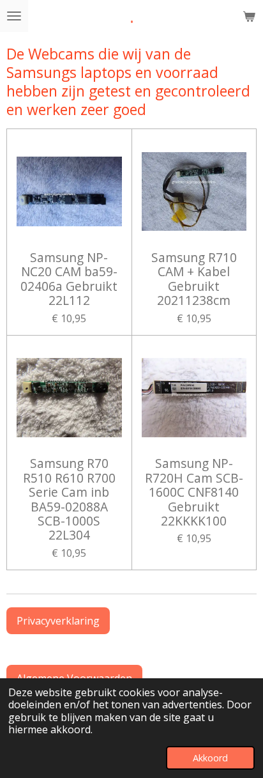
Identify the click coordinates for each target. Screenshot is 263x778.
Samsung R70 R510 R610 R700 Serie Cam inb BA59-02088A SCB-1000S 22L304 (69, 499)
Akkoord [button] (210, 758)
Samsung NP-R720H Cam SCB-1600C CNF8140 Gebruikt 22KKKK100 (194, 492)
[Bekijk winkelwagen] (249, 16)
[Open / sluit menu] (14, 16)
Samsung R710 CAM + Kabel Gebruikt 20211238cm (194, 279)
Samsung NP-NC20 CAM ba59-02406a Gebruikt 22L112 (68, 279)
